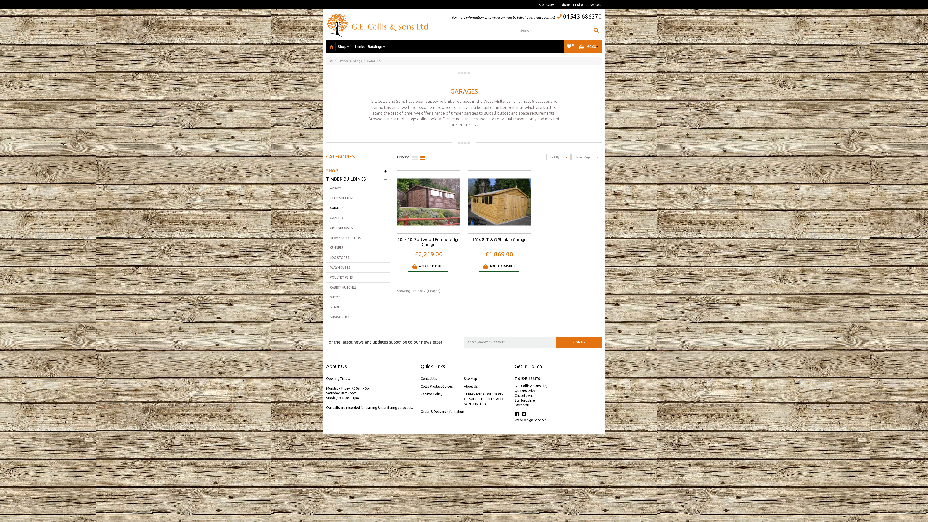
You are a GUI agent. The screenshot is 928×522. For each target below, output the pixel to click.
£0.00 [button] (590, 46)
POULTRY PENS (341, 277)
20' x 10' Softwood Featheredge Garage (429, 242)
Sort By (555, 157)
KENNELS (337, 248)
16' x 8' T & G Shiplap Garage (499, 239)
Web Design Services (531, 420)
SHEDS (335, 297)
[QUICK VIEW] (428, 202)
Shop (342, 46)
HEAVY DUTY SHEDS (345, 238)
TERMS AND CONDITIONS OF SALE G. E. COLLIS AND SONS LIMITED (483, 399)
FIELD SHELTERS (342, 198)
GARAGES (374, 61)
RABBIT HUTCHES (343, 287)
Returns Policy (431, 394)
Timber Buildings (368, 46)
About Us (471, 386)
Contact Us (429, 379)
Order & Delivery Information (442, 411)
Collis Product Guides (437, 386)
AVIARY (335, 188)
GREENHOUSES (341, 228)
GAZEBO (336, 218)
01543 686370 (582, 16)
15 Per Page (582, 157)
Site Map (470, 379)
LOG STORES (339, 258)
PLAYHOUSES (340, 267)
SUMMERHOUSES (343, 317)
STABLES (337, 307)
